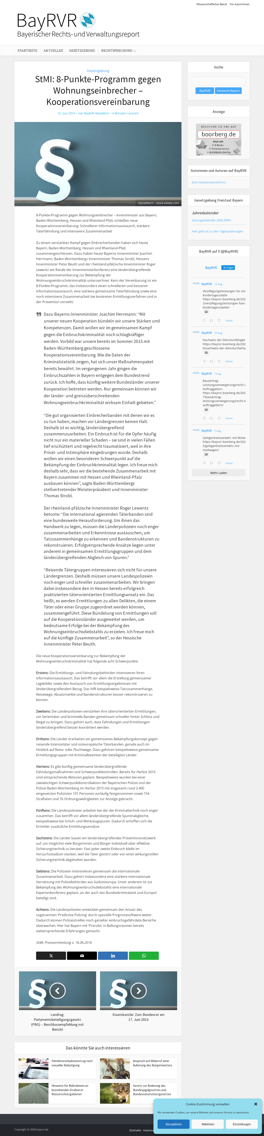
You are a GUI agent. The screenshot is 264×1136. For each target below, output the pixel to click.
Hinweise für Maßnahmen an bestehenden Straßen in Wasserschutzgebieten (70, 1090)
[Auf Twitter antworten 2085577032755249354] (205, 418)
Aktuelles (53, 50)
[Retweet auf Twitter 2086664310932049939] (212, 361)
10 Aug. (218, 333)
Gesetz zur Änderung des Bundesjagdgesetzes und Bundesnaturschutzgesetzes (152, 1090)
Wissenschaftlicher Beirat (212, 4)
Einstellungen (242, 1124)
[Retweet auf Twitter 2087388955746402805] (212, 321)
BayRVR (207, 284)
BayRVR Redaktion (96, 113)
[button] (256, 1104)
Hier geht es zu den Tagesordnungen (217, 231)
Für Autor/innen (240, 4)
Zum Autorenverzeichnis (209, 182)
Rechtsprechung (116, 50)
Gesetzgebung (82, 50)
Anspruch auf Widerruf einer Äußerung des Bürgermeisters (152, 1063)
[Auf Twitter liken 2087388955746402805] (220, 321)
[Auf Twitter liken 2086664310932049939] (220, 361)
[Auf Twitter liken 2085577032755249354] (220, 418)
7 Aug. (218, 373)
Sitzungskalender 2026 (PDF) (211, 220)
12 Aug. (218, 284)
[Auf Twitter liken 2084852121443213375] (220, 463)
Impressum (150, 1130)
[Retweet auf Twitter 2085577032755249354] (212, 418)
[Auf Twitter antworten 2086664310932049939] (205, 361)
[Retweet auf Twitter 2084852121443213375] (212, 463)
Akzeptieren (174, 1124)
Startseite (27, 50)
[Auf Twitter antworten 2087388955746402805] (205, 321)
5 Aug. (218, 431)
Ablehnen (208, 1124)
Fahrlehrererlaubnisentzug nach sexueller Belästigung (72, 1063)
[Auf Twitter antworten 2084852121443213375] (205, 463)
